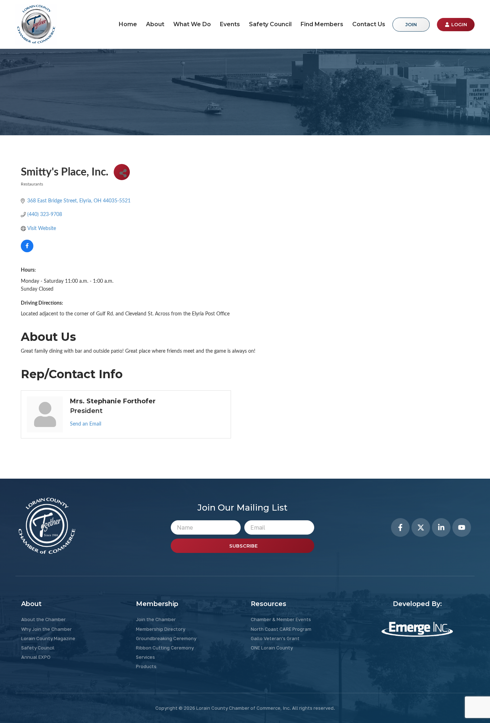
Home (128, 24)
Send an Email (85, 424)
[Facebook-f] (400, 527)
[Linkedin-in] (441, 527)
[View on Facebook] (27, 250)
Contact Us (368, 24)
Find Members (322, 24)
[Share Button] (122, 172)
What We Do (192, 24)
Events (230, 24)
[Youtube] (461, 527)
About (155, 24)
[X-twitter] (420, 527)
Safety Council (270, 24)
